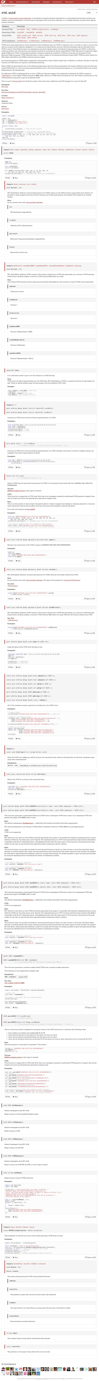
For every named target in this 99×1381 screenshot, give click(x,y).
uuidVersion (69, 150)
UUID (5, 18)
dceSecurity (18, 266)
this (48, 150)
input (13, 1227)
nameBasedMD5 (29, 266)
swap (44, 150)
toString (61, 150)
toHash (54, 150)
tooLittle (26, 1264)
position (19, 1227)
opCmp (31, 150)
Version (91, 150)
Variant (78, 150)
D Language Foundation (42, 1378)
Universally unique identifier (20, 18)
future (16, 184)
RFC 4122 (4, 87)
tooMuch (34, 1264)
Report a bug (81, 9)
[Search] (95, 2)
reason (32, 1227)
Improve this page (92, 9)
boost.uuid (17, 81)
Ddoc (63, 1378)
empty (17, 150)
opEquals (38, 150)
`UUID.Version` (12, 620)
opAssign (23, 150)
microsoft (22, 184)
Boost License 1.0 (7, 98)
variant (84, 150)
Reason (25, 1227)
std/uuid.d (5, 109)
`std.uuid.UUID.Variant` (72, 580)
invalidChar (18, 1264)
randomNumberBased (57, 266)
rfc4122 (33, 184)
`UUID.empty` (6, 75)
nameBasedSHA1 (42, 266)
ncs (28, 184)
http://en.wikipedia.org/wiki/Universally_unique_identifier (23, 92)
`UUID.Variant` (12, 586)
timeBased (69, 266)
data (12, 150)
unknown (78, 266)
